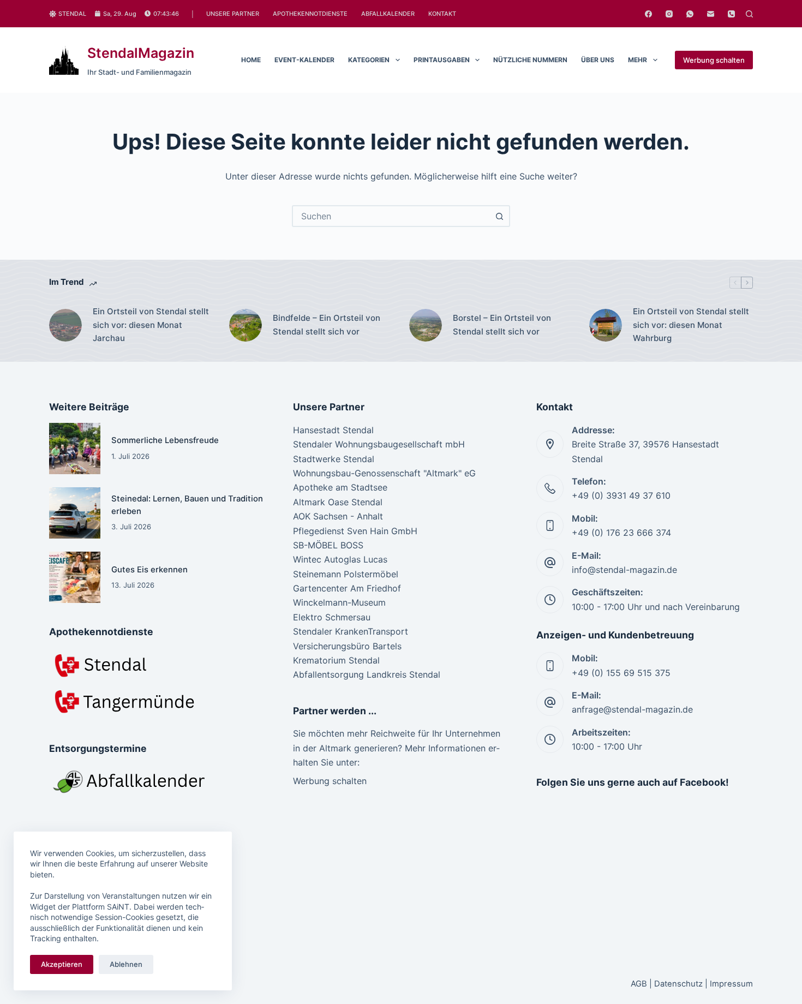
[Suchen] (749, 13)
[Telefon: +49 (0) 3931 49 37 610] (550, 488)
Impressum (731, 984)
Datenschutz (678, 984)
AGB (639, 984)
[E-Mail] (710, 13)
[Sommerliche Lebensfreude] (74, 448)
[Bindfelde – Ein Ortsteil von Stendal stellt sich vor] (245, 325)
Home (251, 60)
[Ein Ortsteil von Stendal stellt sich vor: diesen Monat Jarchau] (65, 325)
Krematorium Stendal (336, 660)
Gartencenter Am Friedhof (347, 588)
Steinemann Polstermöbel (345, 574)
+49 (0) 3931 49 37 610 (621, 495)
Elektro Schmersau (331, 617)
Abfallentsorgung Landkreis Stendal (366, 674)
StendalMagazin (140, 53)
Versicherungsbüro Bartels (347, 646)
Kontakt (442, 13)
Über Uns (597, 60)
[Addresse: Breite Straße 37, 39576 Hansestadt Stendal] (550, 444)
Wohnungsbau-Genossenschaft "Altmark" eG (384, 473)
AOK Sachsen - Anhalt (338, 516)
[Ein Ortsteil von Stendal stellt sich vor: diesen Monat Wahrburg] (605, 325)
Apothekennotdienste (310, 13)
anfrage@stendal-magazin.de (632, 709)
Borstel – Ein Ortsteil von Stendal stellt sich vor (502, 325)
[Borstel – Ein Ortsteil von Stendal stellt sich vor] (425, 325)
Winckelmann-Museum (339, 602)
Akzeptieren (61, 964)
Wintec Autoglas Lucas (340, 559)
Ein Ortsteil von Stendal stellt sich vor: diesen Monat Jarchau (151, 325)
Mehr (637, 60)
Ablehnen (126, 964)
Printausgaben (442, 60)
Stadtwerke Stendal (333, 458)
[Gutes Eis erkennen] (74, 577)
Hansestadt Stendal (333, 430)
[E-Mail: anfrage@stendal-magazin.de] (550, 702)
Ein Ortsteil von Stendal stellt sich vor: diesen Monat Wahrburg (691, 325)
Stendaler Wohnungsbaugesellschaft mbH (379, 444)
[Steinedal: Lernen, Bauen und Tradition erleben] (74, 513)
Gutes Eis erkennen (149, 570)
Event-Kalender (304, 60)
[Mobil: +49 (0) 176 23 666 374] (550, 525)
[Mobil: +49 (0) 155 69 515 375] (550, 665)
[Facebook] (648, 13)
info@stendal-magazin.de (624, 569)
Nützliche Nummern (530, 60)
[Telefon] (731, 13)
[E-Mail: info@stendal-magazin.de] (550, 562)
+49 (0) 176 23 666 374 (621, 532)
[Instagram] (669, 13)
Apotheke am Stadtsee (340, 487)
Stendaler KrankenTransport (350, 631)
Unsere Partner (232, 13)
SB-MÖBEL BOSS (328, 545)
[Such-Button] (499, 216)
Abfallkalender (388, 13)
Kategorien (369, 60)
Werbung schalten (714, 60)
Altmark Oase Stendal (337, 502)
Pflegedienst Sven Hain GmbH (355, 530)
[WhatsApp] (689, 13)
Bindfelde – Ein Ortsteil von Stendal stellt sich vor (326, 325)
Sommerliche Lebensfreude (165, 440)
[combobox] (391, 216)
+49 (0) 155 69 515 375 (621, 672)
